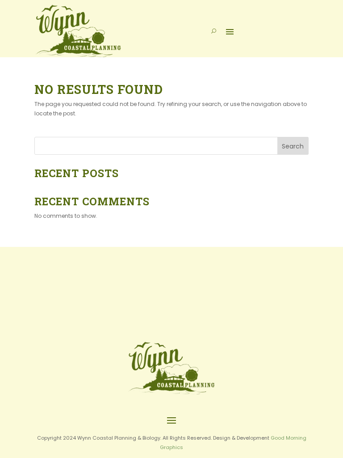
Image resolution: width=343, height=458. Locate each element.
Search (293, 146)
